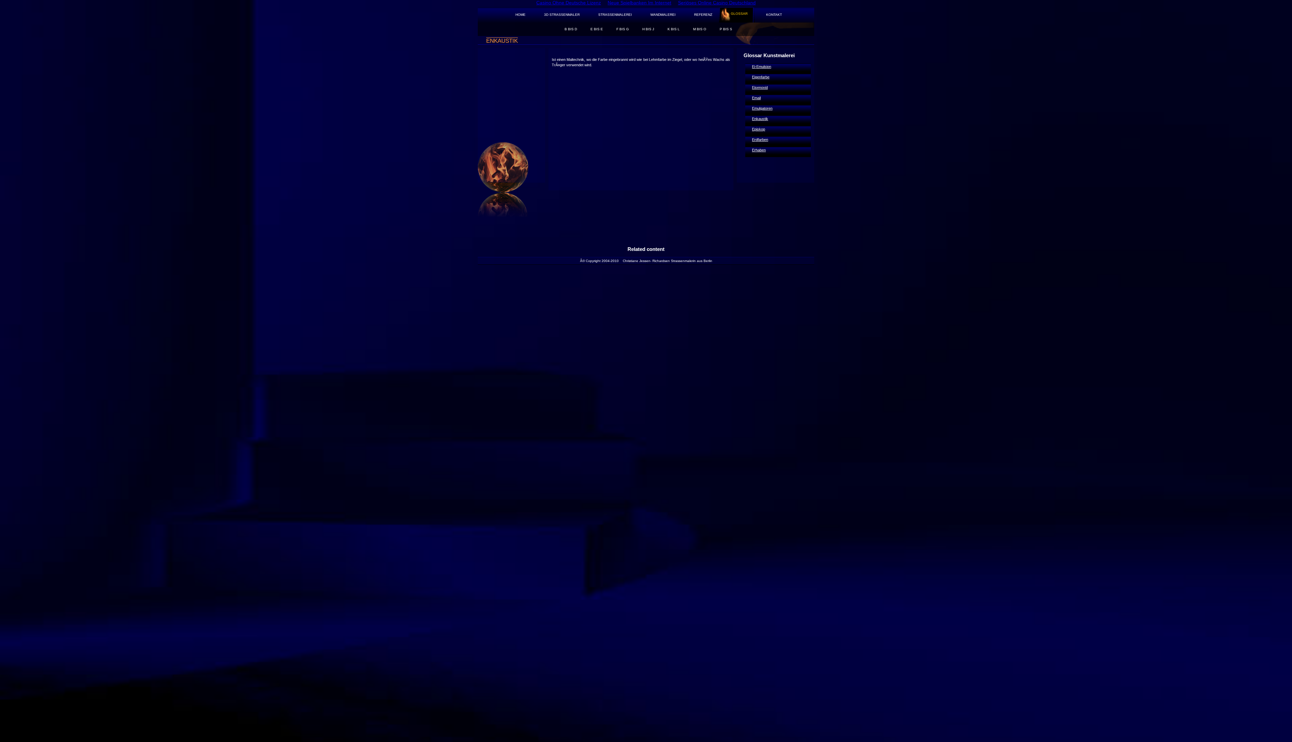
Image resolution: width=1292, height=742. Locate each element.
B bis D (571, 29)
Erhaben (759, 150)
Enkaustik (760, 119)
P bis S (726, 29)
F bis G (622, 29)
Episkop (758, 129)
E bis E (596, 29)
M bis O (699, 29)
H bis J (648, 29)
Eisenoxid (760, 87)
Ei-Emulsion (761, 67)
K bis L (674, 29)
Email (756, 98)
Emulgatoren (762, 108)
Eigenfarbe (760, 77)
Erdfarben (760, 140)
